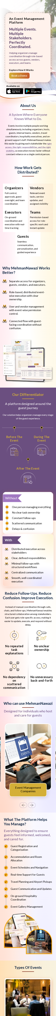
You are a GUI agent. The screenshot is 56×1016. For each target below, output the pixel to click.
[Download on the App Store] (14, 90)
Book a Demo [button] (19, 75)
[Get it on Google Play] (33, 90)
